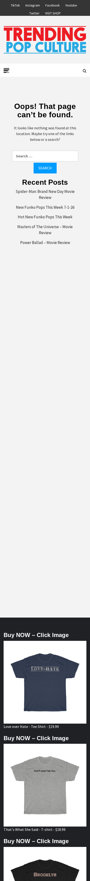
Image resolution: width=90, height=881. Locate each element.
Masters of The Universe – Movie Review (45, 230)
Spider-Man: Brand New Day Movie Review (45, 194)
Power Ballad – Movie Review (45, 242)
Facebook (52, 4)
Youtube (71, 4)
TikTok (15, 4)
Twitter (34, 12)
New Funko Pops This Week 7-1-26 (45, 207)
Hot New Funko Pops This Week (45, 217)
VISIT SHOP (53, 12)
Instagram (32, 4)
